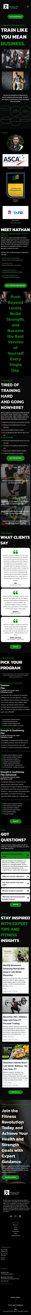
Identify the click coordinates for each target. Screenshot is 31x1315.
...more (11, 986)
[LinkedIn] (20, 1216)
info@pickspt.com (6, 1284)
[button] (27, 6)
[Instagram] (15, 1216)
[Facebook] (11, 1216)
